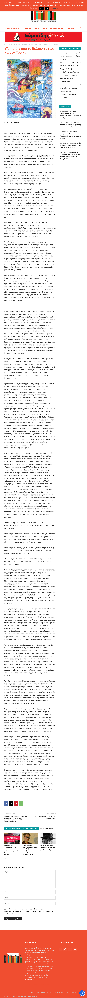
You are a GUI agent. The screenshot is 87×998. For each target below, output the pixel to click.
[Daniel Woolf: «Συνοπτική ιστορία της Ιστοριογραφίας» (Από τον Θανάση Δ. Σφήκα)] (12, 838)
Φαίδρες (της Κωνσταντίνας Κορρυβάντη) (45, 818)
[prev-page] (5, 858)
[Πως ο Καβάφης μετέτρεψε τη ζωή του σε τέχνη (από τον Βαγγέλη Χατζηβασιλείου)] (30, 838)
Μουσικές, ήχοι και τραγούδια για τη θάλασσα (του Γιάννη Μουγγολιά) (70, 56)
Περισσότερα (29, 980)
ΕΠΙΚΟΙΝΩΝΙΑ (72, 28)
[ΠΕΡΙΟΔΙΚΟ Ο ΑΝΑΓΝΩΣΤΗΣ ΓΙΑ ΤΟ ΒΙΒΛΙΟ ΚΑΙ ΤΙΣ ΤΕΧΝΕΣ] (43, 14)
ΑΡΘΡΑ (45, 28)
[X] (11, 803)
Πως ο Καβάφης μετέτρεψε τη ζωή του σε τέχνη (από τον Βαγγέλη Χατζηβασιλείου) (30, 850)
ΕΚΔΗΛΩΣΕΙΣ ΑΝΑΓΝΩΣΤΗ (57, 28)
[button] (80, 28)
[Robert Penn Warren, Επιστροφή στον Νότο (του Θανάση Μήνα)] (48, 838)
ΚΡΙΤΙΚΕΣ (24, 44)
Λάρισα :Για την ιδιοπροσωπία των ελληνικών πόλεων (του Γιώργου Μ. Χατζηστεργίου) (70, 65)
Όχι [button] (47, 8)
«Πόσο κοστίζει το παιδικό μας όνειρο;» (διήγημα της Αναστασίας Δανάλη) (70, 124)
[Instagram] (65, 949)
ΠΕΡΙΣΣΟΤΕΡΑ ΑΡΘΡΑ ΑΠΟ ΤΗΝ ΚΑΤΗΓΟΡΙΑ (21, 828)
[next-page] (9, 858)
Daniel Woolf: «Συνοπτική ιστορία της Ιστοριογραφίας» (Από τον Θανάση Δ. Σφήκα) (11, 850)
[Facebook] (6, 803)
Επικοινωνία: (29, 984)
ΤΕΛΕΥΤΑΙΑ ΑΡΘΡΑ (47, 828)
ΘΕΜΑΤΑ (36, 28)
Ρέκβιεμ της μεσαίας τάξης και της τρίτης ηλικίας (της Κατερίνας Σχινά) (15, 819)
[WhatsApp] (21, 803)
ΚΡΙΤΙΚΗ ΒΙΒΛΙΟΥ (15, 44)
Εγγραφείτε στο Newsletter (45, 992)
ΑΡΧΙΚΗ (7, 28)
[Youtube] (75, 949)
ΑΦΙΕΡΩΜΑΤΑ (15, 28)
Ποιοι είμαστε (31, 992)
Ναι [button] (41, 8)
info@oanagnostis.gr (41, 984)
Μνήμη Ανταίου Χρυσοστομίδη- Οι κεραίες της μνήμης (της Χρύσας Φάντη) (71, 88)
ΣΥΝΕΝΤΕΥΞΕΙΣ (27, 28)
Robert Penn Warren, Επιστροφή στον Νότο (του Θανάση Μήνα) (47, 848)
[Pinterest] (16, 803)
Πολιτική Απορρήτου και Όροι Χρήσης (66, 992)
